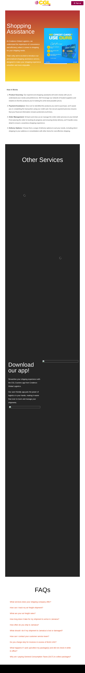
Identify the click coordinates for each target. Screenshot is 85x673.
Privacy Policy (7, 667)
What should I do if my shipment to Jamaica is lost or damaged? (36, 631)
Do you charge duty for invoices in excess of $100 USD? (33, 642)
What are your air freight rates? (23, 613)
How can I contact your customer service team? (29, 636)
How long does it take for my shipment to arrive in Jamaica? (34, 619)
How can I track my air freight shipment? (26, 608)
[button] (2, 3)
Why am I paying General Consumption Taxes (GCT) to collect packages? (40, 657)
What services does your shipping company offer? (30, 602)
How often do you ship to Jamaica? (24, 625)
